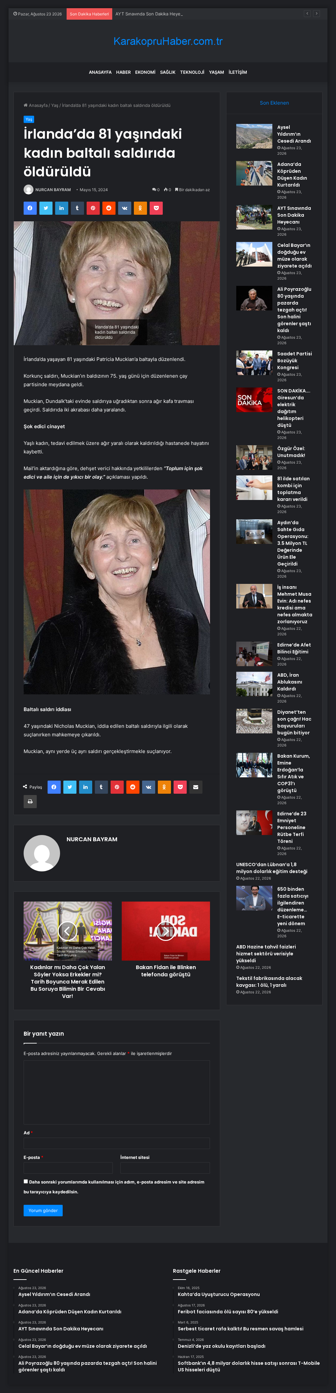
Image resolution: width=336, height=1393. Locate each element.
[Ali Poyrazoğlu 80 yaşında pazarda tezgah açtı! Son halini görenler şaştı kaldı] (254, 298)
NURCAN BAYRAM (53, 189)
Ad (28, 1132)
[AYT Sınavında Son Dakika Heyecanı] (254, 217)
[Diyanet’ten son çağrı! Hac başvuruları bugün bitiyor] (254, 721)
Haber (123, 72)
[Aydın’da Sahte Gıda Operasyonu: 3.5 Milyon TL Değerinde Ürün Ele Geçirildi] (254, 531)
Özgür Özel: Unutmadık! (291, 452)
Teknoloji (192, 72)
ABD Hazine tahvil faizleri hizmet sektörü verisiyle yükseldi (266, 954)
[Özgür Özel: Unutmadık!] (254, 457)
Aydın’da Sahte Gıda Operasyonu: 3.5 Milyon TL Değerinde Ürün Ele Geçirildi (292, 543)
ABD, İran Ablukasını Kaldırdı (289, 682)
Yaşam (216, 72)
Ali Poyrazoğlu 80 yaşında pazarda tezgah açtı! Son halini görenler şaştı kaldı (294, 310)
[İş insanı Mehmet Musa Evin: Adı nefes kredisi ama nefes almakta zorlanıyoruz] (254, 596)
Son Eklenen (274, 103)
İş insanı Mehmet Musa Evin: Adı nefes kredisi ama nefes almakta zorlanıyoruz (294, 604)
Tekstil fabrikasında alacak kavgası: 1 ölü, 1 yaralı (269, 981)
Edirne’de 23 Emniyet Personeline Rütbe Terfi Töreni (291, 827)
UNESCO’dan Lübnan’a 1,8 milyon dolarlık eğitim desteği (271, 868)
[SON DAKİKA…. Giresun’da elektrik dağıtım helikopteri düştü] (254, 400)
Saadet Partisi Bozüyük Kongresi (294, 360)
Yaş (54, 105)
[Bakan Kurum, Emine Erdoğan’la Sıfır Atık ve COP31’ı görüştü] (254, 765)
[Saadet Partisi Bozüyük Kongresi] (254, 362)
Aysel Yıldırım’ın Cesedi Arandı (294, 134)
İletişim (238, 72)
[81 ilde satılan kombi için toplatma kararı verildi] (254, 487)
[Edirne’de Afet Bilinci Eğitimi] (254, 654)
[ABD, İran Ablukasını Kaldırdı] (254, 684)
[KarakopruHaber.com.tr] (168, 41)
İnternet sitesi (135, 1157)
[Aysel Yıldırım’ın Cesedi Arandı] (254, 136)
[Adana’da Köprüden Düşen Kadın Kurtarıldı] (254, 173)
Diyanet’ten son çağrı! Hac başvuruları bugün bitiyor (294, 722)
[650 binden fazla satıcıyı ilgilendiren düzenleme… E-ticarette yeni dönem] (254, 898)
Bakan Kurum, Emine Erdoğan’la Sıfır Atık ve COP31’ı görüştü (293, 773)
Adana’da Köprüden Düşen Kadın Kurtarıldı (292, 174)
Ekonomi (145, 72)
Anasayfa (100, 72)
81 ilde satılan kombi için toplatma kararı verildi (293, 489)
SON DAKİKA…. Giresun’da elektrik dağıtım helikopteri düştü (293, 408)
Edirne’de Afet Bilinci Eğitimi (294, 648)
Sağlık (168, 72)
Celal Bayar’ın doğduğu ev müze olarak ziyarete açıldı (294, 255)
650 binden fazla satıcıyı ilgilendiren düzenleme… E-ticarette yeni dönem (292, 906)
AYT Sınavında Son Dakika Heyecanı (152, 13)
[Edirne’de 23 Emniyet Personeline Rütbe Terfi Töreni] (254, 822)
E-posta (33, 1157)
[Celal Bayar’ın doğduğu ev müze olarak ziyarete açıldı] (254, 254)
